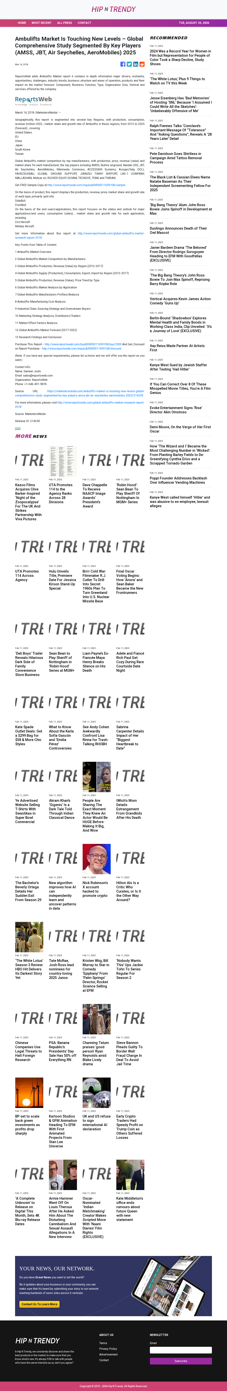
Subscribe (181, 1361)
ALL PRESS (64, 23)
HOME (22, 23)
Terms (103, 1343)
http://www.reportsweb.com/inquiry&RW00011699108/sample (86, 185)
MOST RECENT (42, 23)
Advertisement (108, 1354)
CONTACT (84, 23)
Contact (104, 1360)
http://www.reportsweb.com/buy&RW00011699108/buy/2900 (83, 344)
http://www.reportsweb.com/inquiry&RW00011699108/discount (81, 348)
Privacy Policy (108, 1348)
